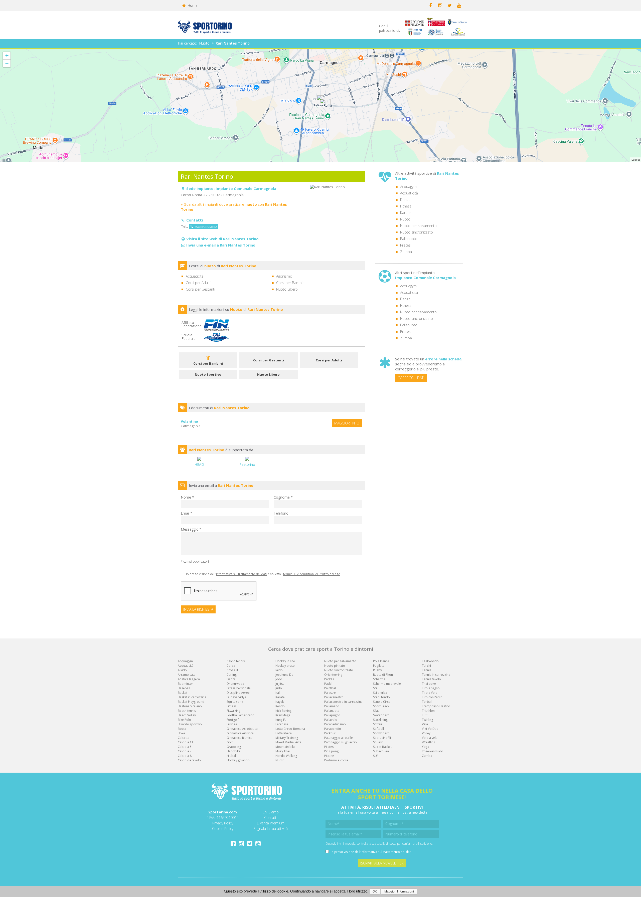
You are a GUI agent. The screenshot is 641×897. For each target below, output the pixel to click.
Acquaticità (409, 193)
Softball (378, 729)
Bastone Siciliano (190, 706)
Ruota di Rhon (383, 674)
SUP (376, 756)
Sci (375, 688)
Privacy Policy (222, 823)
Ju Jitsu (279, 684)
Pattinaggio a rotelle (338, 738)
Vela (425, 724)
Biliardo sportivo (190, 724)
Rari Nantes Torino (233, 43)
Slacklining (380, 720)
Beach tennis (187, 711)
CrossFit (232, 670)
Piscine (329, 756)
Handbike (233, 751)
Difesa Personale (239, 688)
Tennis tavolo (431, 679)
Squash (378, 742)
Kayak (279, 702)
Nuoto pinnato (334, 665)
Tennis (426, 670)
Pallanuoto (408, 238)
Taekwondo (430, 661)
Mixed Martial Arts (288, 742)
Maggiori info (346, 423)
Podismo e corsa (336, 760)
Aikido (182, 670)
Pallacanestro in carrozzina (343, 702)
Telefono (281, 513)
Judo (278, 688)
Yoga (425, 747)
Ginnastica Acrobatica (242, 729)
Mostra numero (205, 227)
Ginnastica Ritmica (239, 738)
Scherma (379, 679)
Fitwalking (233, 711)
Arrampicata (187, 674)
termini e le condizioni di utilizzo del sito (311, 574)
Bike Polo (184, 720)
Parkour (330, 733)
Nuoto (204, 43)
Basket (182, 693)
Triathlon (428, 711)
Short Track (381, 706)
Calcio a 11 (185, 742)
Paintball (330, 688)
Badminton (186, 684)
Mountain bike (285, 747)
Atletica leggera (189, 679)
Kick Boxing (283, 711)
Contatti (270, 817)
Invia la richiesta (198, 609)
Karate (405, 212)
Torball (427, 702)
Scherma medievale (387, 684)
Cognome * (283, 497)
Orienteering (333, 674)
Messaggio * (191, 529)
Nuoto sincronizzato (416, 232)
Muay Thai (282, 751)
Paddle (329, 679)
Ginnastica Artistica (240, 733)
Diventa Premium (270, 823)
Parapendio (332, 729)
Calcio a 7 (185, 751)
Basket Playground (191, 702)
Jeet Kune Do (284, 674)
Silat (376, 711)
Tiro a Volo (429, 693)
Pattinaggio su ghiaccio (340, 742)
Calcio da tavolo (189, 760)
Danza (405, 199)
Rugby (377, 670)
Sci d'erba (380, 693)
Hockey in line (285, 661)
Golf (230, 742)
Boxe (181, 733)
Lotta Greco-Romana (290, 729)
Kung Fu (280, 720)
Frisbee (232, 724)
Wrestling (428, 742)
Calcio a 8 (185, 756)
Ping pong (331, 751)
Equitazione (235, 702)
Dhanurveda (235, 684)
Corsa (231, 665)
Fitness (405, 206)
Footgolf (233, 720)
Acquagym (408, 186)
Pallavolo (330, 720)
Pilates (405, 245)
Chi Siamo (270, 812)
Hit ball (232, 756)
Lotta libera (283, 733)
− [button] (7, 63)
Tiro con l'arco (432, 697)
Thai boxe (429, 684)
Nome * (187, 497)
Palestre (330, 693)
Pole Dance (381, 661)
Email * (187, 513)
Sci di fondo (381, 697)
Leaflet (635, 159)
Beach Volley (187, 715)
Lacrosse (281, 724)
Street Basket (382, 747)
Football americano (240, 715)
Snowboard (381, 733)
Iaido (279, 670)
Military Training (286, 738)
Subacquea (381, 751)
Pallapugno (332, 715)
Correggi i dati (411, 377)
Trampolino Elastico (436, 706)
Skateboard (381, 715)
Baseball (184, 688)
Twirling (427, 720)
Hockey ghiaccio (238, 760)
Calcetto (184, 738)
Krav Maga (282, 715)
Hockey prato (285, 665)
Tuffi (425, 715)
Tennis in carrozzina (436, 674)
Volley (426, 733)
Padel (328, 684)
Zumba (406, 251)
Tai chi (426, 665)
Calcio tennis (236, 661)
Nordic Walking (286, 756)
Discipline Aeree (238, 693)
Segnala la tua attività (270, 828)
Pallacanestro (334, 697)
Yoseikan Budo (432, 751)
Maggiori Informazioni (399, 891)
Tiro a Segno (431, 688)
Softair (377, 724)
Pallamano (331, 706)
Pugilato (379, 665)
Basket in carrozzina (192, 697)
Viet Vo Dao (430, 729)
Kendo (280, 706)
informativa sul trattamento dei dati (241, 574)
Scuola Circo (382, 702)
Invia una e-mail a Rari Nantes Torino (220, 245)
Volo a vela (429, 738)
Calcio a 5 (185, 747)
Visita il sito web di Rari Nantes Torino (222, 238)
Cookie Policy (222, 828)
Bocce (182, 729)
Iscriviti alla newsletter (382, 863)
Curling (232, 674)
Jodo (278, 679)
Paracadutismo (335, 724)
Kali (277, 693)
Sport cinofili (382, 738)
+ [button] (7, 56)
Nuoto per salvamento (418, 225)
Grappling (234, 747)
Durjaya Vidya (236, 697)
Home (192, 5)
